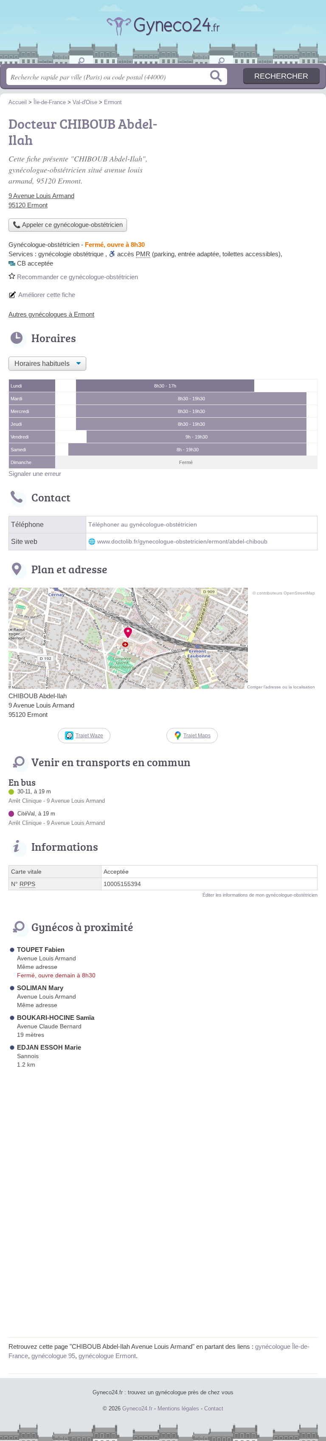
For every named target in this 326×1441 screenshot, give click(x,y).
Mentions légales (178, 1408)
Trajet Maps (197, 736)
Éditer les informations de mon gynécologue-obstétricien (260, 894)
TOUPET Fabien (41, 949)
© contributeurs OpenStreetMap (284, 593)
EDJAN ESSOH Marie (49, 1047)
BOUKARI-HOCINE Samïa (55, 1017)
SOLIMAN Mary (40, 987)
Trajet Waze (89, 736)
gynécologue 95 (53, 1355)
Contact (213, 1408)
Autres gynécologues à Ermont (51, 314)
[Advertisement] (163, 1269)
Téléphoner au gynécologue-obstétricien (142, 524)
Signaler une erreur (34, 473)
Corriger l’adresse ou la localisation (281, 687)
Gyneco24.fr (163, 35)
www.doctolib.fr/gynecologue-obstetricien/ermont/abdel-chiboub (182, 541)
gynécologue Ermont (107, 1355)
